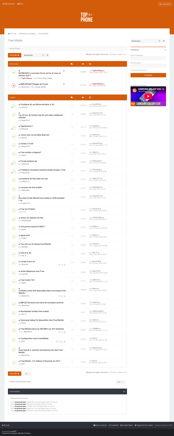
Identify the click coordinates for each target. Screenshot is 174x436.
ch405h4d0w (26, 221)
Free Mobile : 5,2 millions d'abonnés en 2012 (40, 361)
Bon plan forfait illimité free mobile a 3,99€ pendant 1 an (41, 199)
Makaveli (24, 129)
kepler (23, 229)
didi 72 (23, 256)
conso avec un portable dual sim (34, 135)
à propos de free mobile (31, 187)
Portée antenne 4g (28, 161)
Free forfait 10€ (27, 280)
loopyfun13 (25, 120)
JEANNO (95, 329)
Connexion (135, 50)
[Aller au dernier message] (104, 71)
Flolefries (24, 264)
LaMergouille (97, 311)
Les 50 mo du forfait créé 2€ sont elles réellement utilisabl (41, 116)
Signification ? (26, 126)
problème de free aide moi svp (34, 178)
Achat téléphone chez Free (32, 271)
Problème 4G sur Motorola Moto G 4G (37, 104)
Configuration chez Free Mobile (34, 338)
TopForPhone (26, 78)
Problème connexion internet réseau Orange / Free (42, 170)
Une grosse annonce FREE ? (32, 226)
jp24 (23, 341)
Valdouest (25, 164)
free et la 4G (25, 253)
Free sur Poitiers (27, 209)
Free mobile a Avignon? (30, 152)
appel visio (25, 235)
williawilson (25, 190)
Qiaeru (28, 433)
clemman (95, 209)
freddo (24, 238)
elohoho (24, 107)
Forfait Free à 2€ (27, 261)
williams (95, 280)
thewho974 (25, 146)
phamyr (24, 138)
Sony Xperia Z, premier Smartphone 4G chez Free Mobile (41, 351)
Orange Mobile (40, 87)
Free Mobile (15, 40)
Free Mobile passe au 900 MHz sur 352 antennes (42, 329)
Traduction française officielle (13, 433)
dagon (23, 155)
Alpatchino (25, 87)
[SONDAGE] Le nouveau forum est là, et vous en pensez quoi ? (40, 74)
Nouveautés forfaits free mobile (34, 311)
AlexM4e (24, 247)
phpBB (13, 431)
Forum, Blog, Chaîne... (45, 78)
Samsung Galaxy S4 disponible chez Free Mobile (42, 320)
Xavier (94, 235)
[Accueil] (87, 17)
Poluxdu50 (25, 173)
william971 (25, 181)
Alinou (94, 288)
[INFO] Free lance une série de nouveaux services (42, 302)
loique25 (24, 274)
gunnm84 (96, 261)
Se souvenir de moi (140, 70)
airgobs (95, 126)
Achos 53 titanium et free (31, 218)
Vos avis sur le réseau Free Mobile (35, 244)
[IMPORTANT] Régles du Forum (34, 84)
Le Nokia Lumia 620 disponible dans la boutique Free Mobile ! (42, 291)
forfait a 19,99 (26, 143)
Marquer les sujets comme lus (97, 54)
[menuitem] (20, 4)
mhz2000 (96, 104)
